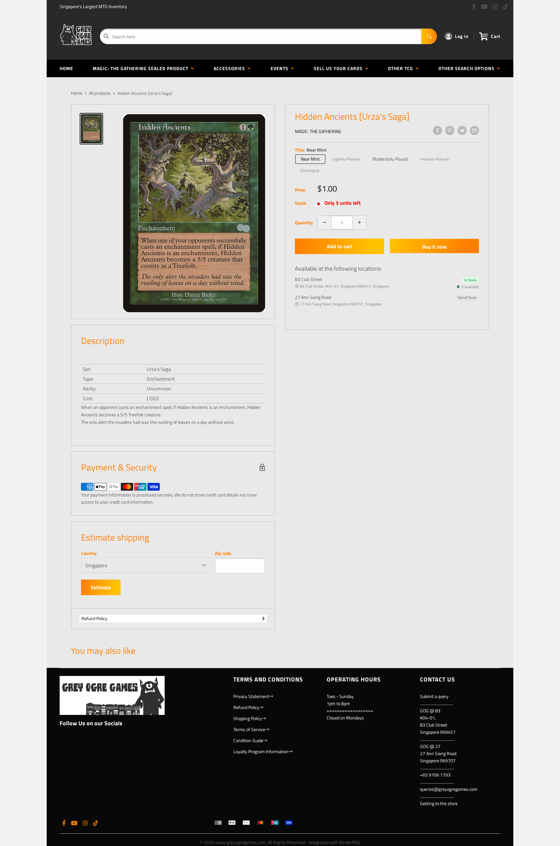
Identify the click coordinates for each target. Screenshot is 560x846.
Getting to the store (439, 803)
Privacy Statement (251, 696)
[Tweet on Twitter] (462, 130)
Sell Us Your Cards (339, 68)
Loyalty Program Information (260, 751)
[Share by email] (474, 130)
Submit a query (434, 696)
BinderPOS (349, 842)
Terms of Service (249, 729)
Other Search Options (467, 68)
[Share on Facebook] (437, 130)
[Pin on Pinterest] (449, 130)
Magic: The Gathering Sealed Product (142, 68)
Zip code (223, 553)
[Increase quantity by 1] (359, 222)
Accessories (231, 68)
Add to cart (339, 246)
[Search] (429, 36)
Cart (495, 36)
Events (281, 68)
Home (66, 68)
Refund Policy (94, 618)
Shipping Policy (247, 718)
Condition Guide (248, 740)
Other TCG (402, 68)
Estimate (101, 587)
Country (89, 553)
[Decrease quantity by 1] (324, 222)
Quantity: (304, 222)
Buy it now (434, 246)
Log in (462, 36)
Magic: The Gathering (318, 131)
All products (100, 93)
